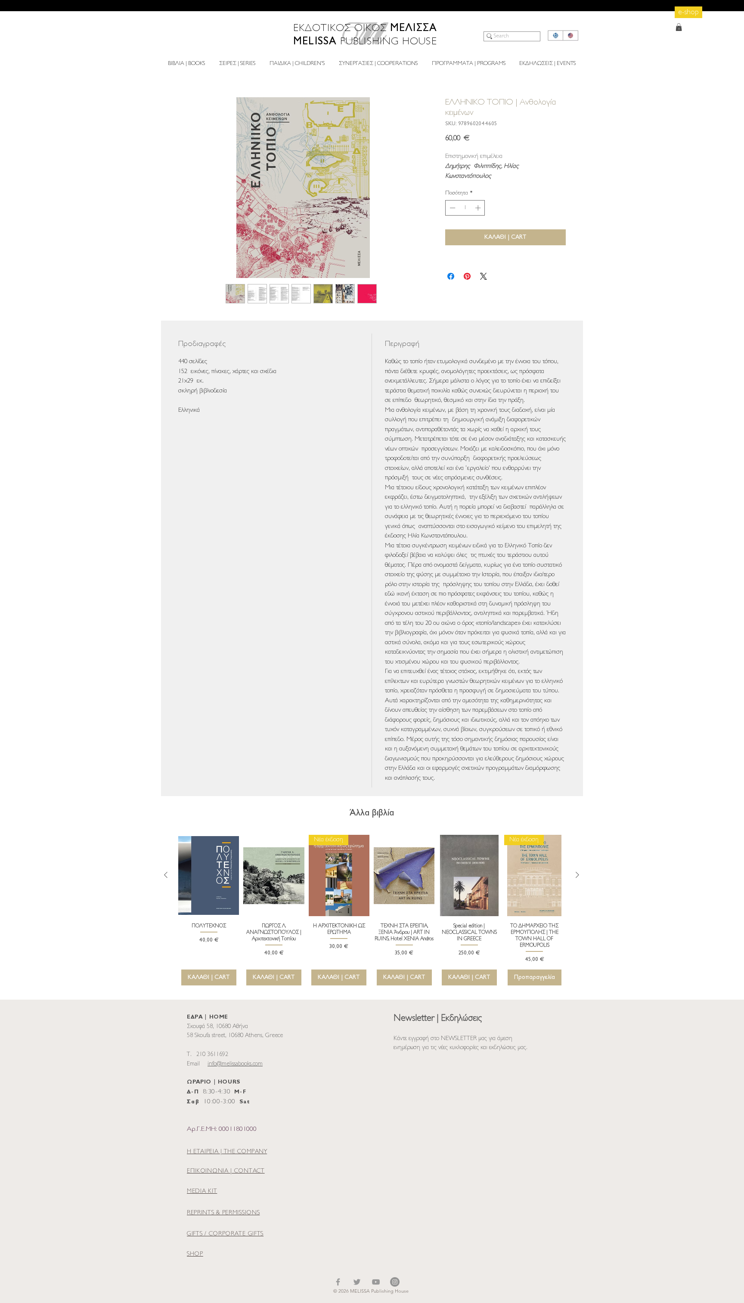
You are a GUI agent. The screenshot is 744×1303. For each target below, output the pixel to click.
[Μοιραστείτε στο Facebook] (451, 276)
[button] (679, 27)
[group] (372, 909)
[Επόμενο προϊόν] (577, 875)
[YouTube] (376, 1282)
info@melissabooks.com (235, 1064)
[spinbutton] (465, 208)
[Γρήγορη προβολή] (208, 875)
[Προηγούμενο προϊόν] (166, 875)
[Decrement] (451, 208)
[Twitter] (357, 1282)
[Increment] (479, 208)
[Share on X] (483, 276)
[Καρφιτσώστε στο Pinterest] (467, 276)
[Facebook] (338, 1282)
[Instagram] (395, 1282)
